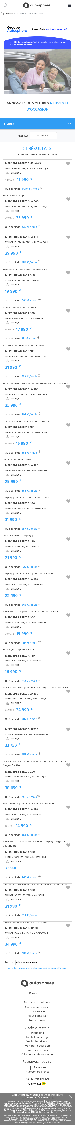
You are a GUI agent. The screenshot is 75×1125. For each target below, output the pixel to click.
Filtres (9, 123)
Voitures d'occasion (37, 1046)
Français (34, 993)
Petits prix (37, 1033)
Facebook (39, 1067)
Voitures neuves (37, 1050)
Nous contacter (37, 1016)
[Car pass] (37, 1084)
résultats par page (26, 962)
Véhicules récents (37, 1041)
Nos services (37, 1011)
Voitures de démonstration (37, 1054)
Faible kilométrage (37, 1037)
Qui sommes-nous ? (37, 1007)
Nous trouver (37, 1020)
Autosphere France (37, 1072)
